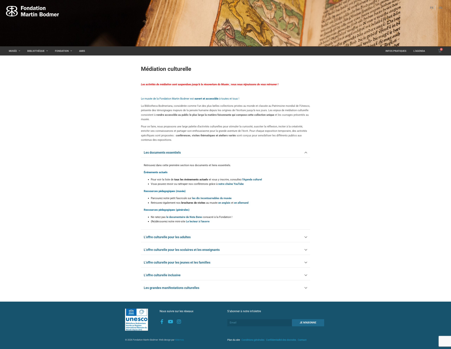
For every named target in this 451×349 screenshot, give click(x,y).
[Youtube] (170, 321)
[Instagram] (179, 321)
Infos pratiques (395, 51)
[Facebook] (162, 321)
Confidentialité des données (281, 339)
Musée (13, 51)
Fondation (62, 51)
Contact (302, 339)
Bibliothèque (36, 51)
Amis (82, 51)
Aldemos (179, 339)
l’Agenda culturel (252, 179)
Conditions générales (253, 339)
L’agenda (419, 51)
